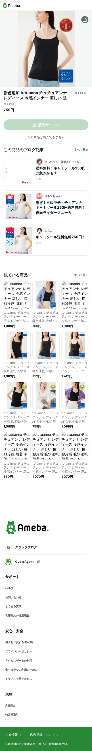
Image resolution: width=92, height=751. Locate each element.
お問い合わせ (13, 597)
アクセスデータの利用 (18, 660)
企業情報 (11, 734)
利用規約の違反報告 (17, 615)
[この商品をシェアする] (84, 19)
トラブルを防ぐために (18, 678)
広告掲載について (42, 734)
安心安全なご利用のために (21, 669)
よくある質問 (13, 606)
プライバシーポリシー (18, 651)
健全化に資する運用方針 (20, 642)
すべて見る (81, 149)
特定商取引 (12, 714)
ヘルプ (9, 588)
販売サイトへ (49, 125)
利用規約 (10, 705)
